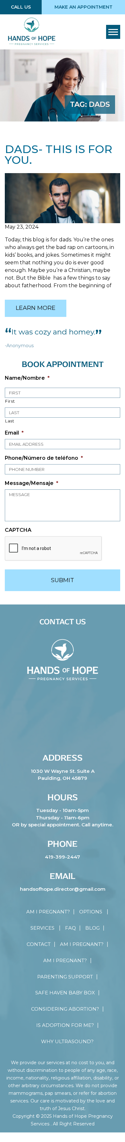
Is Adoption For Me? (65, 1025)
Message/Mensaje (31, 483)
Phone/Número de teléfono (44, 458)
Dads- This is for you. (58, 155)
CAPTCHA (18, 530)
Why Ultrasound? (67, 1041)
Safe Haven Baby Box (65, 993)
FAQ (70, 928)
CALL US (21, 7)
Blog (92, 928)
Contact (39, 944)
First (10, 401)
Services (42, 928)
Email (14, 433)
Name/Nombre (27, 378)
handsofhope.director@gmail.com (62, 889)
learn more (35, 307)
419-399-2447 (62, 857)
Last (9, 420)
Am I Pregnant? (48, 912)
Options (90, 912)
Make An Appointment (83, 7)
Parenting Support (65, 977)
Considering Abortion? (65, 1009)
